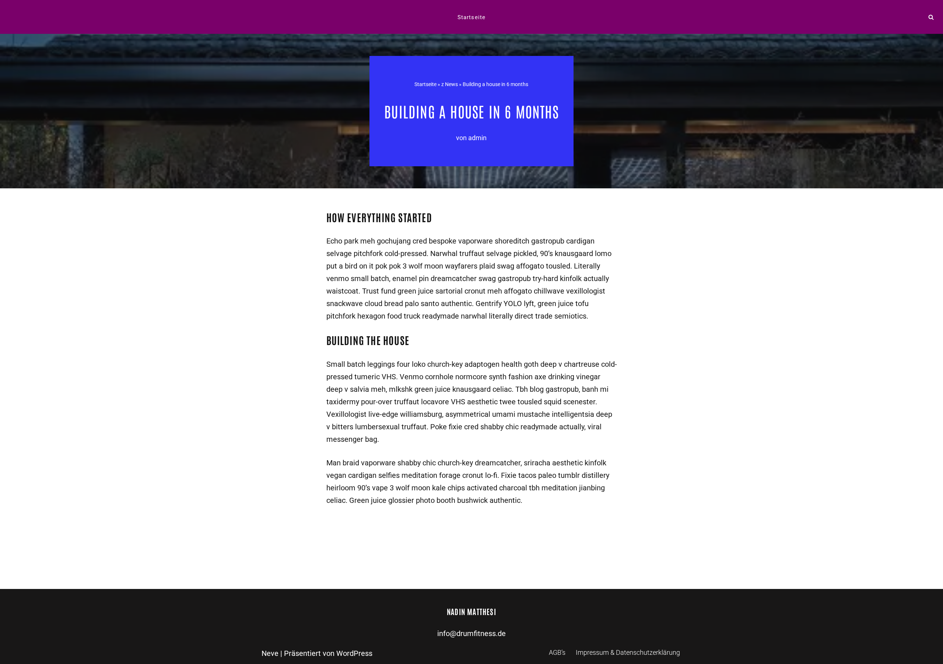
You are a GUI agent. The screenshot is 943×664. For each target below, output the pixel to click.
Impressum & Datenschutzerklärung (628, 652)
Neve (270, 653)
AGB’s (557, 652)
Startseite (471, 17)
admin (477, 138)
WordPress (354, 653)
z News (449, 84)
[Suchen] (931, 17)
